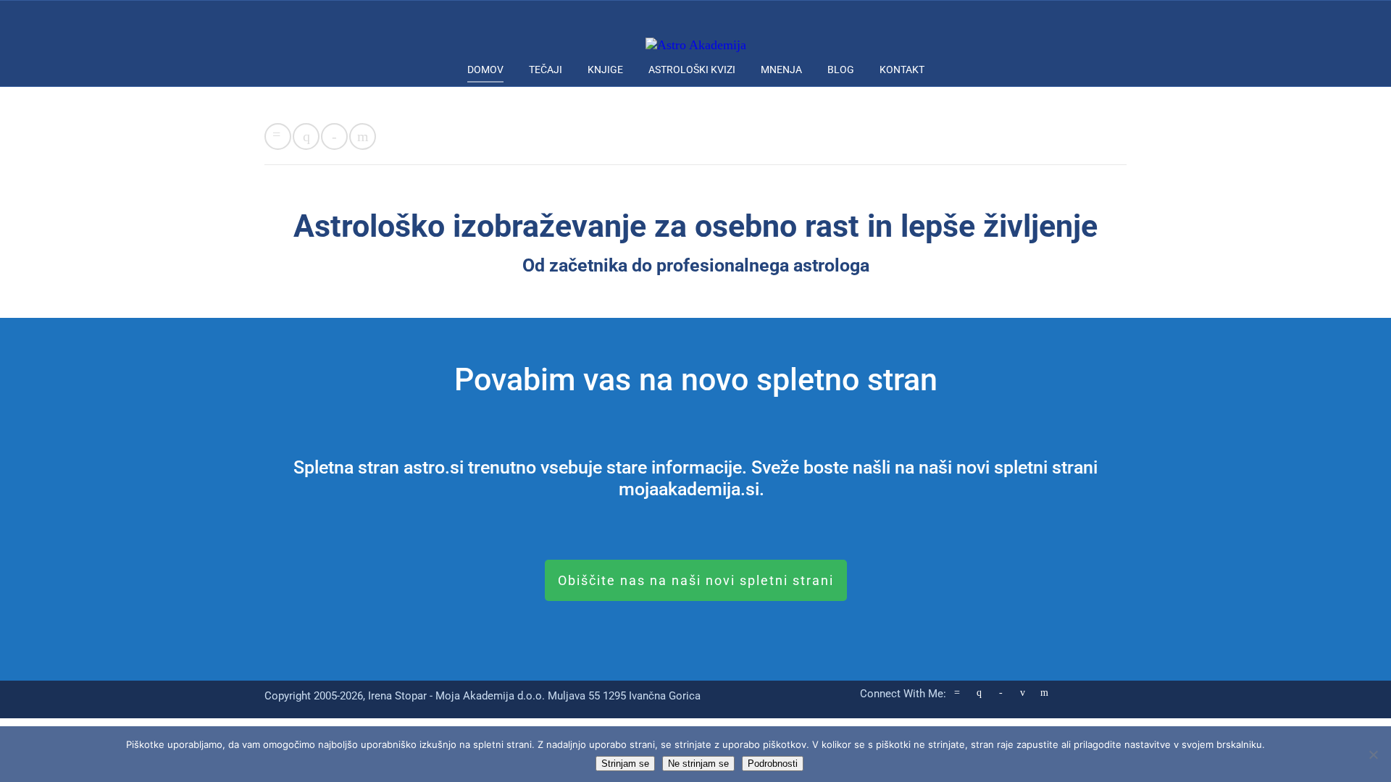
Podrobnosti (773, 763)
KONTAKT (902, 69)
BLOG (840, 69)
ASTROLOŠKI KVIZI (691, 69)
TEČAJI (545, 69)
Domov (485, 69)
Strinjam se (625, 763)
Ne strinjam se (698, 763)
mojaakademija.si (689, 489)
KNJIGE (605, 69)
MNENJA (781, 69)
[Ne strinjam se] (1373, 754)
